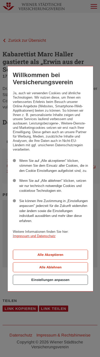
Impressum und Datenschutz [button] (34, 236)
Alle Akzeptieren (50, 255)
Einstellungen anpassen (50, 280)
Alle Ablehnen (50, 267)
